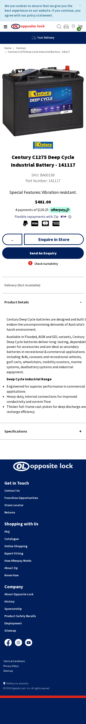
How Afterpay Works (18, 561)
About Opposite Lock (18, 594)
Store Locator (13, 505)
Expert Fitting (13, 553)
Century (21, 48)
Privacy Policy (11, 666)
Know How (11, 575)
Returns (9, 512)
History (9, 601)
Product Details (16, 302)
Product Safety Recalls (20, 616)
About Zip (11, 568)
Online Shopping (15, 546)
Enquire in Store (53, 239)
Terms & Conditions (14, 661)
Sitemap (10, 631)
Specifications (15, 431)
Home (8, 48)
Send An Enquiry (43, 253)
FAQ (7, 532)
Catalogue (11, 539)
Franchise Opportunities (21, 498)
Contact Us (12, 491)
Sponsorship (13, 609)
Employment (13, 623)
